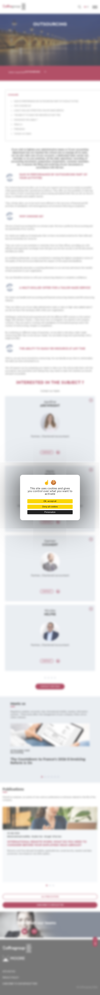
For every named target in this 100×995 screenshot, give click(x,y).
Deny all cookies (50, 507)
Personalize (49, 512)
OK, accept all (49, 501)
